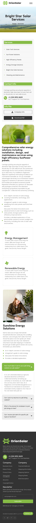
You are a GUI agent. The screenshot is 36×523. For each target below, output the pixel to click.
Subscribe (18, 501)
